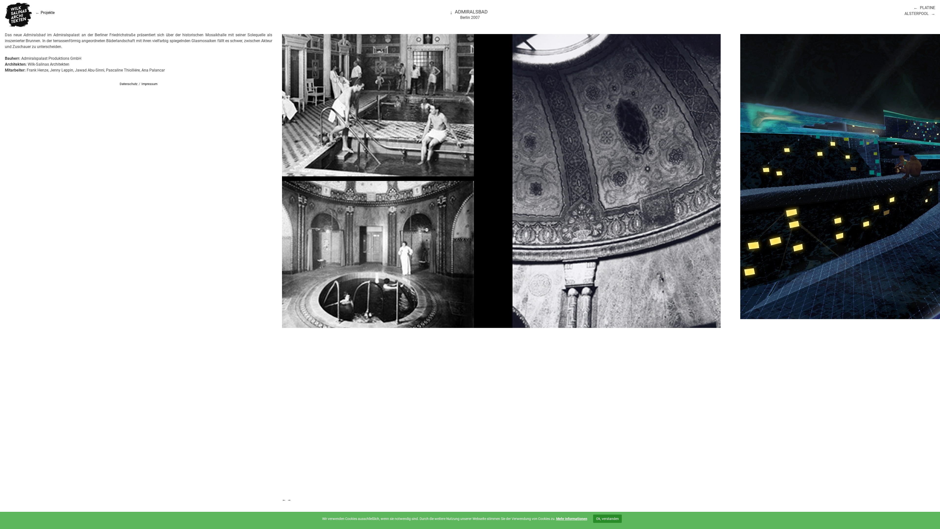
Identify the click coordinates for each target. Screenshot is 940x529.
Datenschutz (128, 84)
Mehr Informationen (571, 519)
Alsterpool (917, 13)
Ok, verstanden (607, 519)
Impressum (149, 84)
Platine (927, 7)
